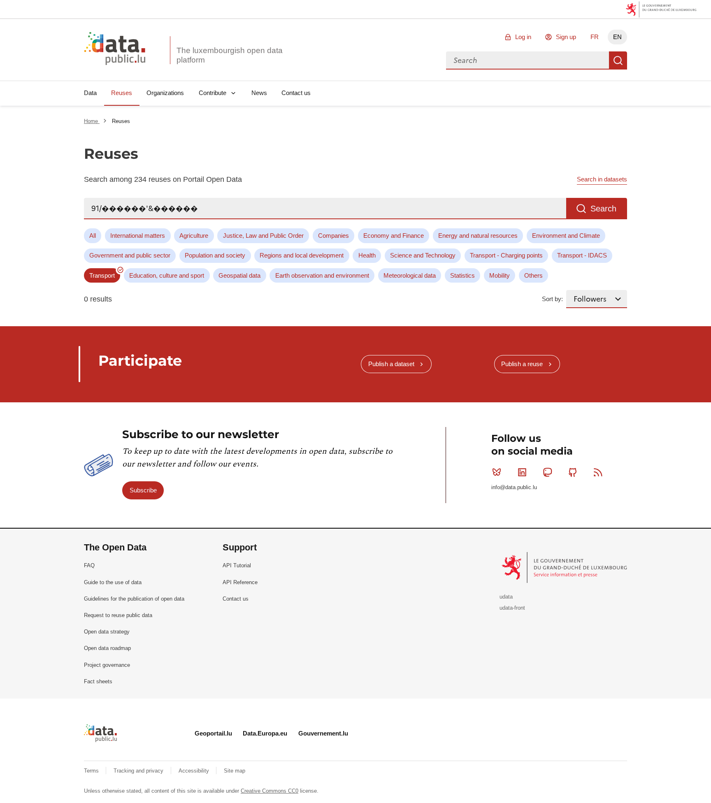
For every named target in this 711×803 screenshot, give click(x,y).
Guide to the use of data (113, 582)
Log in (523, 36)
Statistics (462, 275)
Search (618, 60)
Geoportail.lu (213, 733)
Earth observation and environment (322, 275)
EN (617, 36)
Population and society (215, 255)
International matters (137, 235)
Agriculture (193, 235)
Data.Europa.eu (265, 733)
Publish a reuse (522, 363)
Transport (102, 275)
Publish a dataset (391, 363)
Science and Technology (422, 255)
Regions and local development (302, 255)
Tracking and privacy (139, 771)
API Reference (240, 582)
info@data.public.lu (514, 487)
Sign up (566, 36)
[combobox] (527, 60)
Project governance (107, 665)
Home (92, 121)
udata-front (512, 608)
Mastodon (547, 472)
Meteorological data (409, 275)
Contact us (296, 92)
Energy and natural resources (478, 235)
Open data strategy (107, 632)
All (92, 235)
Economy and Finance (393, 235)
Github (573, 472)
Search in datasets (602, 179)
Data (90, 92)
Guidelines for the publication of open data (134, 599)
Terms (92, 771)
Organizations (165, 92)
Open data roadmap (107, 648)
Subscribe (143, 490)
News (259, 92)
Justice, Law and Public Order (263, 235)
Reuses (121, 92)
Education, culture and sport (166, 275)
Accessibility (195, 771)
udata (506, 597)
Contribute (212, 92)
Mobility (499, 275)
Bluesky (497, 472)
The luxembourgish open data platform (230, 55)
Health (367, 255)
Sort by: (552, 298)
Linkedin (522, 472)
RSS (598, 472)
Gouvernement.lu (323, 733)
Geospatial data (239, 275)
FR (594, 36)
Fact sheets (98, 681)
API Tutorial (237, 565)
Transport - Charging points (506, 255)
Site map (234, 771)
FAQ (89, 565)
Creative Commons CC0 (269, 791)
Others (533, 275)
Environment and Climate (566, 235)
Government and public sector (129, 255)
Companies (333, 235)
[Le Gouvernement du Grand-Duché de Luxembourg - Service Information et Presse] (565, 567)
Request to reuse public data (118, 615)
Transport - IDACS (582, 255)
